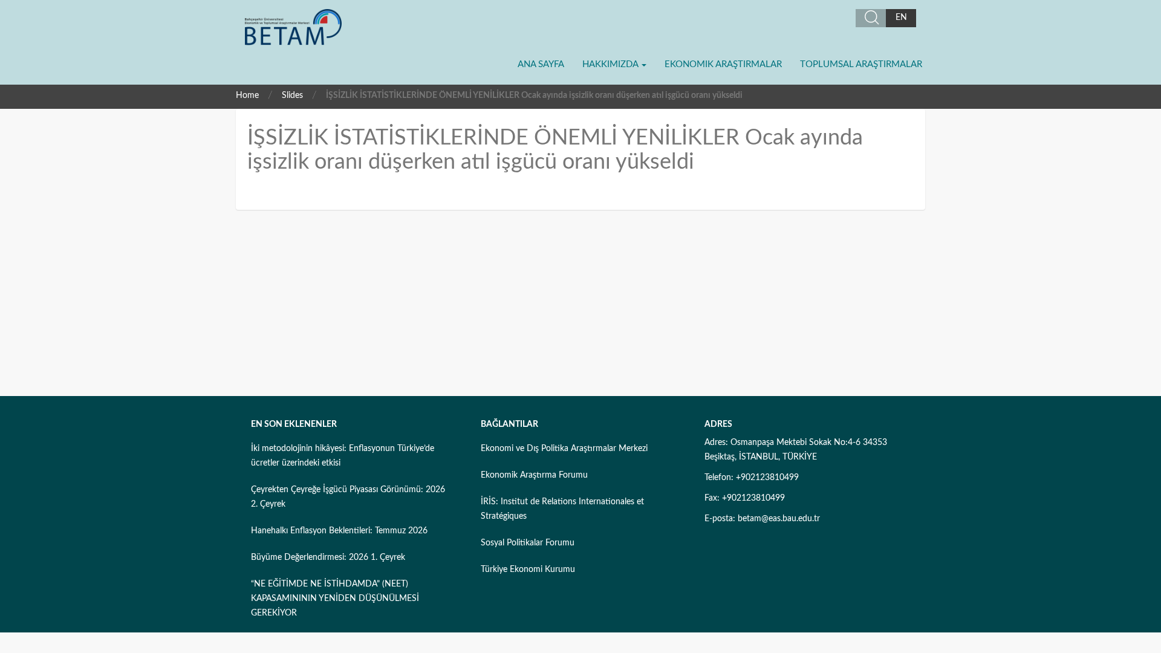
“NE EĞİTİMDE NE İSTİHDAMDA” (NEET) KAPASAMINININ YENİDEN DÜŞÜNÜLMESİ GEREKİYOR (335, 598)
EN (901, 17)
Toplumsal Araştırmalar (861, 64)
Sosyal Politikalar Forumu (527, 543)
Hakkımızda (611, 64)
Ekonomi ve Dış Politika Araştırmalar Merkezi (564, 448)
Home (247, 95)
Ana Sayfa (541, 64)
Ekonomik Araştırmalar (723, 64)
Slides (292, 95)
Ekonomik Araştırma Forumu (534, 475)
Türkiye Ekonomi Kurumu (528, 569)
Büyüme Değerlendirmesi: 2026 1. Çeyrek (328, 557)
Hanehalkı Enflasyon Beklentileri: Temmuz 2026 (339, 531)
